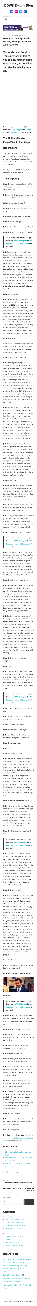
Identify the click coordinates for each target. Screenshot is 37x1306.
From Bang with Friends (14, 1228)
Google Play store (15, 132)
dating (6, 1172)
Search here (7, 1198)
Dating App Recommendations (16, 1225)
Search (29, 1202)
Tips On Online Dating (13, 1242)
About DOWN (10, 1217)
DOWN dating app (16, 129)
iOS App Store (18, 1138)
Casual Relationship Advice (15, 1219)
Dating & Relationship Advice (15, 1222)
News (7, 1231)
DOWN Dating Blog (18, 5)
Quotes (8, 1239)
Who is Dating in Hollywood (15, 1245)
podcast (19, 1172)
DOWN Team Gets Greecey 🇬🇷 (13, 1275)
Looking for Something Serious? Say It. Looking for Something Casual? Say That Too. (17, 1268)
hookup (13, 1172)
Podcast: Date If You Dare (19, 35)
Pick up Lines (10, 1234)
